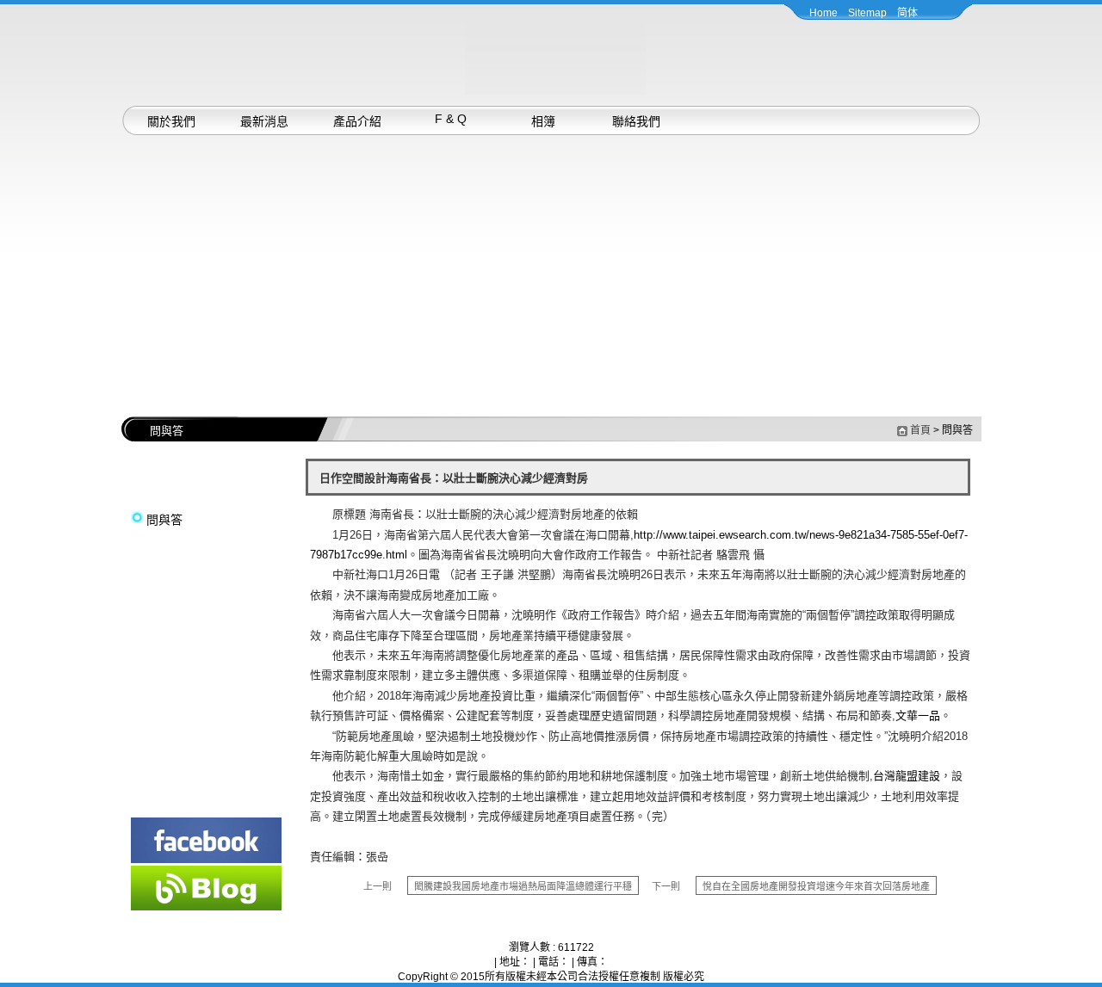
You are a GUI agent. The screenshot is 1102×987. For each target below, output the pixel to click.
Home (823, 13)
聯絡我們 (636, 121)
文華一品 (917, 715)
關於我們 (171, 121)
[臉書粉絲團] (206, 860)
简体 (907, 13)
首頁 (920, 430)
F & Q (451, 119)
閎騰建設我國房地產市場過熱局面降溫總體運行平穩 (523, 886)
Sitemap (867, 13)
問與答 (164, 520)
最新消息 (264, 121)
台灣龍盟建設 (906, 775)
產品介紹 (357, 121)
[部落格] (206, 907)
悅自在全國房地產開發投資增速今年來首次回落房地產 (816, 886)
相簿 (543, 121)
